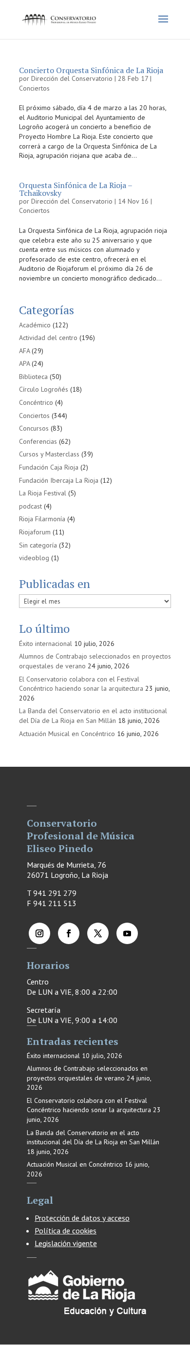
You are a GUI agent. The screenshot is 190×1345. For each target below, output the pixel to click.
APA (24, 363)
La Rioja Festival (42, 493)
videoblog (34, 557)
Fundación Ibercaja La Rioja (58, 480)
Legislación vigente (66, 1243)
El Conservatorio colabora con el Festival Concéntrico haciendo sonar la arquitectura (81, 684)
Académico (35, 325)
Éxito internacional (45, 643)
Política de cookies (65, 1230)
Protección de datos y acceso (82, 1218)
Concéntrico (36, 402)
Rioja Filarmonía (42, 518)
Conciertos (34, 88)
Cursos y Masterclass (49, 454)
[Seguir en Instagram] (39, 933)
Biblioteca (33, 376)
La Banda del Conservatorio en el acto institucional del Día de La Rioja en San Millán (93, 715)
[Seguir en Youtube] (127, 933)
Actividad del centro (48, 337)
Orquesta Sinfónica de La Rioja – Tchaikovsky (75, 189)
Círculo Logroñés (43, 389)
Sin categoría (38, 545)
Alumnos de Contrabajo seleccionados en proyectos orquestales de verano (87, 1073)
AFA (24, 350)
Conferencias (38, 441)
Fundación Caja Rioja (48, 467)
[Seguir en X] (98, 933)
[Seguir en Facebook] (68, 933)
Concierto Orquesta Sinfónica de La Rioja (91, 70)
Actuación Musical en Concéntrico (67, 733)
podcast (30, 506)
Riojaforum (35, 532)
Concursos (34, 428)
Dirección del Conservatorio (72, 78)
